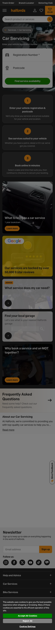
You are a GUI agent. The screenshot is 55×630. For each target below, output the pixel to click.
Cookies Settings (27, 626)
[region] (27, 613)
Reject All (27, 621)
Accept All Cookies (27, 615)
